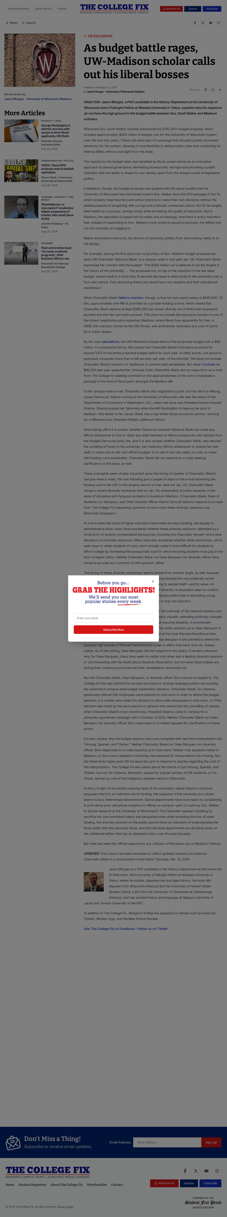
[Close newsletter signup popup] (153, 581)
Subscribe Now (113, 629)
